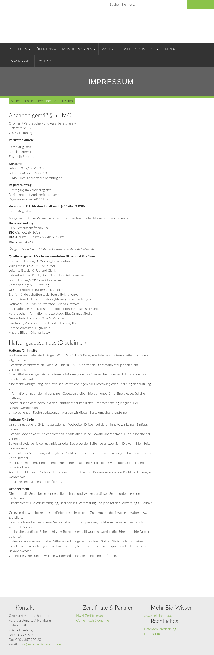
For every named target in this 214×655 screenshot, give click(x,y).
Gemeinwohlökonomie (92, 620)
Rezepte (172, 49)
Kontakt (45, 61)
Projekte (109, 49)
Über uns (45, 49)
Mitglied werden (77, 49)
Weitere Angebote (140, 49)
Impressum (152, 634)
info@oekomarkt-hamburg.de (40, 644)
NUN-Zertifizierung (90, 615)
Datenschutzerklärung (160, 629)
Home (49, 101)
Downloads (20, 61)
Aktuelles (19, 49)
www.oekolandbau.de (159, 615)
